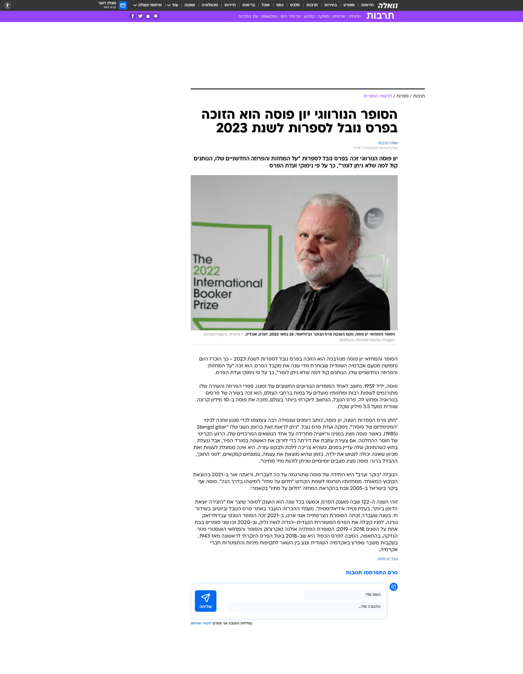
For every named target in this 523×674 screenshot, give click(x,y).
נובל (394, 559)
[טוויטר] (140, 16)
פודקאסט (269, 17)
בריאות (248, 5)
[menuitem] (364, 5)
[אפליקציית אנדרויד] (155, 16)
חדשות (367, 5)
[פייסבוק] (132, 16)
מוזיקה (323, 17)
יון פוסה (383, 559)
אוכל (266, 5)
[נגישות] (7, 5)
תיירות (230, 5)
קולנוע (309, 17)
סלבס (295, 5)
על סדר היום (290, 17)
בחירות (330, 5)
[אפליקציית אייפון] (148, 16)
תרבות (312, 5)
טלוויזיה (355, 17)
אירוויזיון (338, 17)
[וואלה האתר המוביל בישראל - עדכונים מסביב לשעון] (388, 5)
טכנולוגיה (210, 5)
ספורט (349, 5)
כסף (280, 5)
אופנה (189, 5)
